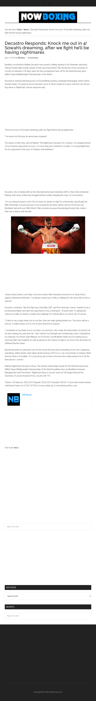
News (16, 448)
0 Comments (33, 58)
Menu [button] (50, 3)
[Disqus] (48, 491)
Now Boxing (48, 17)
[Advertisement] (48, 109)
